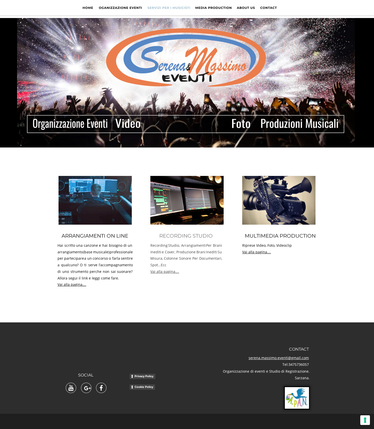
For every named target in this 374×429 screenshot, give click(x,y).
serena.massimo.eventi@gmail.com (279, 357)
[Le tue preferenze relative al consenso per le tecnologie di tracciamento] (365, 420)
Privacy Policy (144, 376)
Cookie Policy (144, 387)
